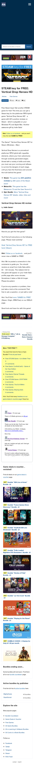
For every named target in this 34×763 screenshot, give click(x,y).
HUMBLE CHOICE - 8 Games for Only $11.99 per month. (16, 642)
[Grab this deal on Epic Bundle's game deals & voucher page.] (17, 494)
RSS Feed (8, 757)
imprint (19, 762)
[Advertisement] (17, 26)
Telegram (8, 750)
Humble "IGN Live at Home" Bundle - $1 (15, 483)
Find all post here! (15, 354)
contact (15, 762)
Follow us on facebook (13, 133)
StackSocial (17, 697)
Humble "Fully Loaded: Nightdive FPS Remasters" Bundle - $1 (17, 551)
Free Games (13, 96)
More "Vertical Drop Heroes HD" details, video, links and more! (17, 195)
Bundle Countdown (11, 716)
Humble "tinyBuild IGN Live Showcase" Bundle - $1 (15, 529)
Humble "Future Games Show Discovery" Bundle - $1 (16, 506)
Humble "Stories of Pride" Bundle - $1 (14, 574)
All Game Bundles (11, 726)
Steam (7, 753)
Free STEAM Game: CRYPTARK (16, 380)
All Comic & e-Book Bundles (14, 732)
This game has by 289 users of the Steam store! (17, 181)
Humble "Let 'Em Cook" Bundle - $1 (16, 597)
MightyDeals (17, 694)
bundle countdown (16, 674)
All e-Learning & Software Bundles (17, 729)
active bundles (20, 688)
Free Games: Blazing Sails (14, 391)
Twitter (7, 747)
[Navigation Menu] (29, 4)
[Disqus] (17, 433)
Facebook (8, 743)
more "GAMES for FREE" (22, 297)
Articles (4, 96)
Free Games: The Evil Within (14, 385)
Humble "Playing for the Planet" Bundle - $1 (16, 619)
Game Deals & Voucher (13, 719)
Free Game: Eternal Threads (14, 375)
